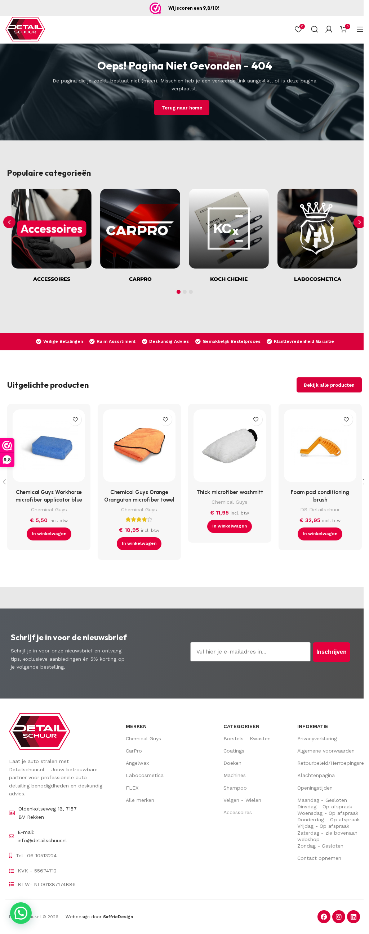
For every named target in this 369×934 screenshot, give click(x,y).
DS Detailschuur (320, 509)
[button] (360, 222)
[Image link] (39, 731)
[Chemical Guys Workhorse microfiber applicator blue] (49, 447)
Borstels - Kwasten (247, 738)
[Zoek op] (314, 29)
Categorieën (241, 726)
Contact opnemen (319, 858)
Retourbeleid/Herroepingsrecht (328, 763)
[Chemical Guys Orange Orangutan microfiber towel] (139, 447)
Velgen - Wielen (242, 800)
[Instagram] (338, 916)
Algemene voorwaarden (326, 751)
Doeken (232, 763)
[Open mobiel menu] (360, 29)
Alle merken (140, 800)
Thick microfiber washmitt (229, 492)
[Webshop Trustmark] (155, 8)
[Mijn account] (329, 29)
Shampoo (235, 788)
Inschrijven (331, 652)
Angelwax (137, 763)
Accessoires (237, 812)
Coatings (233, 751)
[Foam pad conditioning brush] (320, 447)
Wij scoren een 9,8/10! (193, 8)
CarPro (134, 751)
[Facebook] (323, 916)
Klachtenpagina (316, 775)
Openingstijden (315, 788)
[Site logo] (25, 29)
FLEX (132, 788)
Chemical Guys (49, 509)
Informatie (312, 726)
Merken (136, 726)
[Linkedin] (353, 916)
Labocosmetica (145, 775)
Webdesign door (99, 916)
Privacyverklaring (317, 738)
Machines (234, 775)
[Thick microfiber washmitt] (230, 447)
